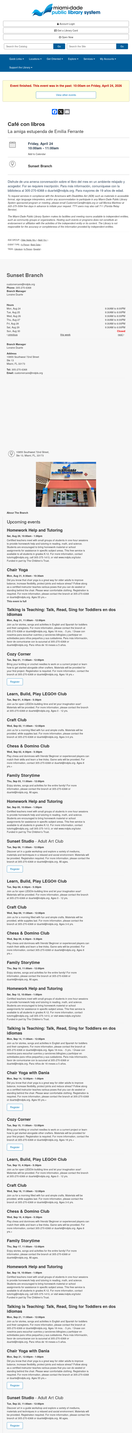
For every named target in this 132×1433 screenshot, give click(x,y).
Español (37, 249)
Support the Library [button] (20, 67)
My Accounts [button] (107, 58)
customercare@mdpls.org (21, 284)
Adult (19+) (42, 240)
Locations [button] (34, 58)
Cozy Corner (19, 654)
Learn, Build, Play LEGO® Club (37, 694)
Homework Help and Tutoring (35, 530)
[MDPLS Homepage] (66, 10)
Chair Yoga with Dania (28, 1072)
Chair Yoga (17, 569)
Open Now (67, 37)
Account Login (67, 23)
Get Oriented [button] (54, 58)
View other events (66, 94)
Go (59, 46)
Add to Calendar (37, 154)
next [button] (120, 334)
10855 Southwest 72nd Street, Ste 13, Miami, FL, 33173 (32, 453)
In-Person (25, 244)
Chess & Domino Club (28, 746)
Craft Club (16, 719)
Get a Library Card (67, 30)
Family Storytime (23, 775)
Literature (19, 249)
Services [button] (89, 58)
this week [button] (65, 334)
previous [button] (13, 334)
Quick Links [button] (16, 58)
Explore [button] (72, 58)
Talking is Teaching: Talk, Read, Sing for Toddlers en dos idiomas (61, 612)
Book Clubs (35, 244)
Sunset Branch (40, 165)
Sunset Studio (35, 841)
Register (15, 681)
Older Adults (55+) (29, 240)
